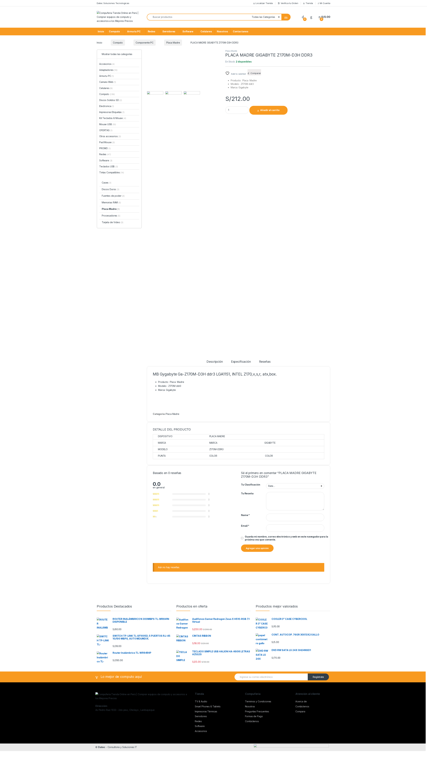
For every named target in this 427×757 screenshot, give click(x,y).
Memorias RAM (111, 202)
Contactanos (240, 31)
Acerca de (301, 701)
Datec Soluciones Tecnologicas (113, 3)
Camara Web (107, 81)
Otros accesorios (110, 136)
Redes (151, 31)
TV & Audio (201, 701)
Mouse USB (107, 124)
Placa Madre (173, 42)
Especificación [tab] (241, 361)
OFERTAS (105, 130)
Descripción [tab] (214, 361)
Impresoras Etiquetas (111, 112)
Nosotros (222, 31)
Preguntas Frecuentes (257, 711)
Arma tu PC (134, 31)
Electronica (106, 106)
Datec (101, 747)
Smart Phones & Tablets (208, 706)
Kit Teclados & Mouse (112, 118)
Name (245, 515)
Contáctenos (252, 721)
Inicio (101, 31)
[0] (303, 16)
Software (187, 31)
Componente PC (144, 42)
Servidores (168, 31)
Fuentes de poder (113, 195)
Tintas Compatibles (111, 172)
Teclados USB (108, 166)
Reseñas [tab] (265, 361)
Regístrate (318, 677)
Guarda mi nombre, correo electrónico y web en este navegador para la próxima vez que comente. (286, 538)
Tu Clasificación (250, 484)
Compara (300, 711)
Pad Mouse (107, 142)
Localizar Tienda (264, 3)
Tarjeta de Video (112, 222)
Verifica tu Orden (289, 3)
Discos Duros (110, 189)
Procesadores (111, 215)
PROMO (105, 148)
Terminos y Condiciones (258, 701)
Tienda (309, 3)
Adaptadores (108, 69)
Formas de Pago (254, 716)
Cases (106, 182)
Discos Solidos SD (110, 100)
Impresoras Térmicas (206, 711)
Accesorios (107, 63)
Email (245, 525)
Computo (114, 31)
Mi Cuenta (325, 3)
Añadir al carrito (270, 110)
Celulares (206, 31)
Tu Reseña (247, 493)
